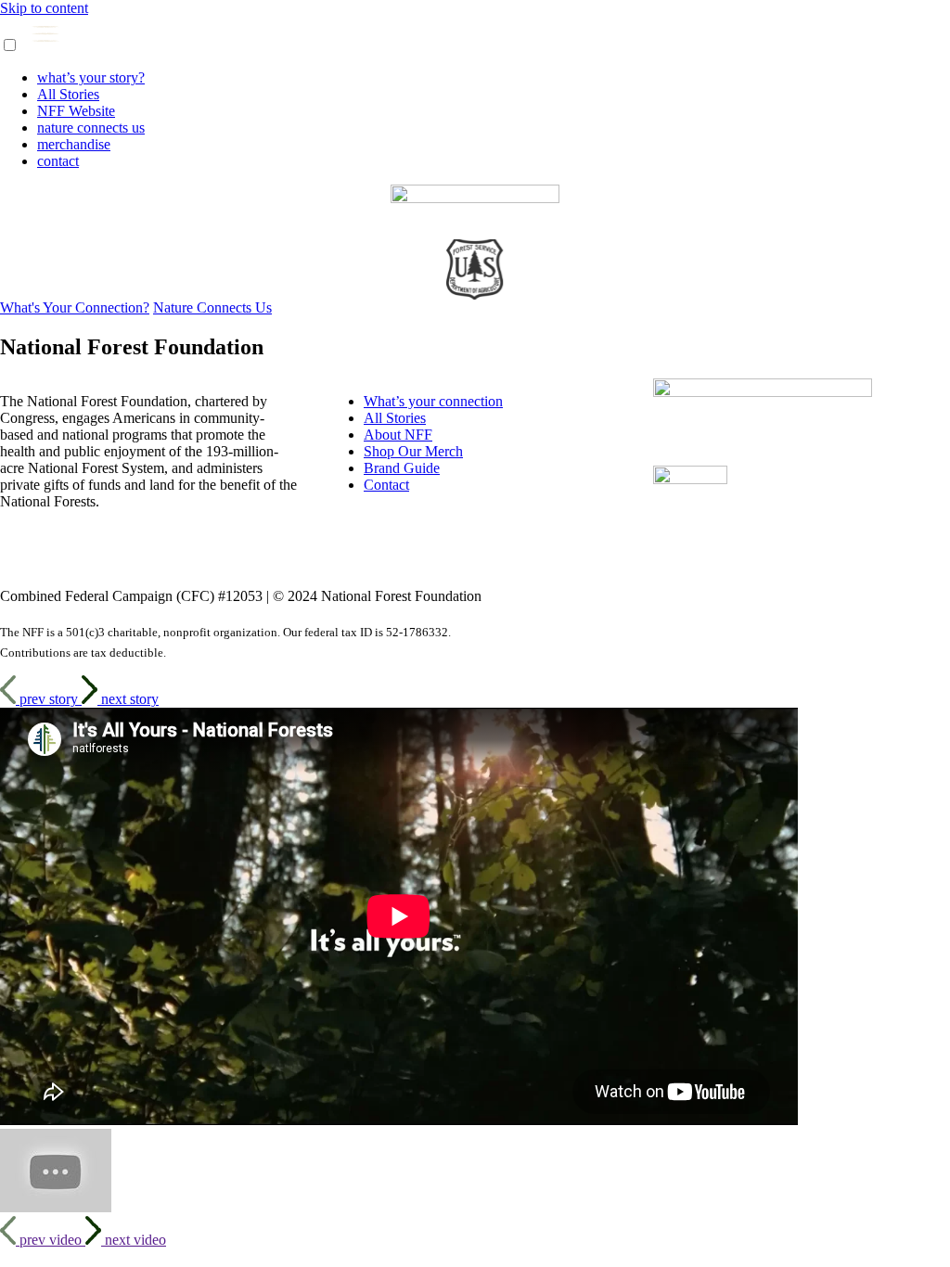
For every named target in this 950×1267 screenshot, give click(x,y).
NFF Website (76, 111)
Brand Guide (402, 468)
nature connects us (91, 127)
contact (58, 161)
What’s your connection (433, 401)
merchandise (73, 144)
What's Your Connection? (74, 307)
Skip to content (44, 8)
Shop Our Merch (413, 451)
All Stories (68, 94)
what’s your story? (91, 77)
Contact (386, 485)
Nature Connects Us (212, 307)
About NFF (398, 434)
